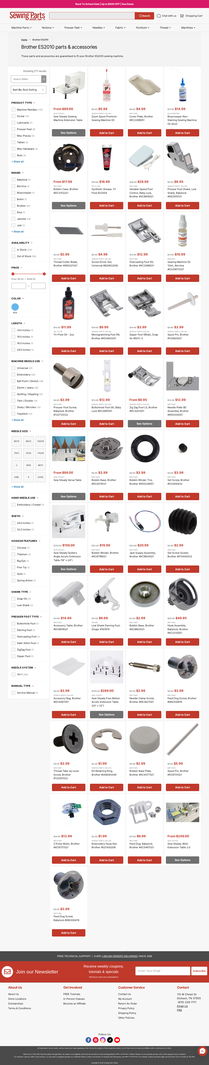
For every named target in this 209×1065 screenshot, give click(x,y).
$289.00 (31, 279)
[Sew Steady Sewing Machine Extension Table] (68, 102)
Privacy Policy (126, 1008)
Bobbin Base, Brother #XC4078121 (104, 481)
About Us (13, 994)
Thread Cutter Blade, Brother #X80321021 (66, 263)
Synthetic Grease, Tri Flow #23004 (104, 191)
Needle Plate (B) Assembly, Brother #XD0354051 (178, 411)
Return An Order (127, 1003)
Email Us (182, 1006)
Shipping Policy (127, 1013)
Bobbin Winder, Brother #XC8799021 (105, 554)
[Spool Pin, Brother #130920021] (182, 320)
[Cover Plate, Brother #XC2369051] (144, 102)
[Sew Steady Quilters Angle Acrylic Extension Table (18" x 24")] (68, 539)
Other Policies (126, 1017)
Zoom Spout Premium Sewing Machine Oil (104, 118)
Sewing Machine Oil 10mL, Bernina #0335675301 (179, 265)
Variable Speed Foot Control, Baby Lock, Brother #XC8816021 (141, 193)
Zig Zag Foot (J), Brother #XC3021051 (143, 409)
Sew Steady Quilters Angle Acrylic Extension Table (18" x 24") (67, 556)
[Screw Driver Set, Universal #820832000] (106, 248)
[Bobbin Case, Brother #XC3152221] (68, 175)
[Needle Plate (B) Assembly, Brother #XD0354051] (182, 393)
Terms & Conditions (19, 1008)
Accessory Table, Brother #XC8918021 (68, 627)
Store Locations (17, 998)
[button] (191, 15)
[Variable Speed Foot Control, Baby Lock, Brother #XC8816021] (144, 175)
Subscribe (199, 971)
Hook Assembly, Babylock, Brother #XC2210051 (178, 629)
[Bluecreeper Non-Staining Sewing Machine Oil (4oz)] (182, 102)
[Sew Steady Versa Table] (68, 466)
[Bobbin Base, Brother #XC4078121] (106, 466)
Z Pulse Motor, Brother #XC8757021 (67, 845)
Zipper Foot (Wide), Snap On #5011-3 (143, 336)
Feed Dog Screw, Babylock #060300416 (66, 918)
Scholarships (15, 1003)
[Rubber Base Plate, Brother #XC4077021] (144, 757)
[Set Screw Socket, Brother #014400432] (182, 539)
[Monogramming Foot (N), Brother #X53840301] (106, 320)
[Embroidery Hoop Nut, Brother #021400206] (106, 830)
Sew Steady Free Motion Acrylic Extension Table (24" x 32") (106, 702)
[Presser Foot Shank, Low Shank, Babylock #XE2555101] (182, 175)
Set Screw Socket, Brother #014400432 (180, 554)
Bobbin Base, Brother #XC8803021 (141, 627)
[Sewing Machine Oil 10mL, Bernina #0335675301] (182, 248)
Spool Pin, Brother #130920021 (178, 336)
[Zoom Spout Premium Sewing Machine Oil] (106, 102)
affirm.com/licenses (131, 1057)
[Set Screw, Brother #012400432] (182, 466)
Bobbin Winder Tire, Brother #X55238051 (141, 481)
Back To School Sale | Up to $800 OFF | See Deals (104, 4)
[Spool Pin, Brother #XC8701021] (182, 757)
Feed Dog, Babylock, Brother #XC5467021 (141, 845)
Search (146, 15)
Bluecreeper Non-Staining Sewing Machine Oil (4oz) (182, 120)
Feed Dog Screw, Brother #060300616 (182, 700)
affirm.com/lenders (122, 1054)
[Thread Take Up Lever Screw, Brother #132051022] (68, 757)
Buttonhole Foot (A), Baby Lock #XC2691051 (106, 409)
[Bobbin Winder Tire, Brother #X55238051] (144, 466)
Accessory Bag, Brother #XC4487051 (67, 700)
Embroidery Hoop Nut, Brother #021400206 (104, 845)
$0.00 (21, 279)
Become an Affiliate (74, 1003)
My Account (125, 998)
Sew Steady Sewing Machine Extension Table (68, 118)
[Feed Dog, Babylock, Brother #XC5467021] (144, 830)
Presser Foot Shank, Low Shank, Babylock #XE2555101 (182, 193)
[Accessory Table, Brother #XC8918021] (68, 611)
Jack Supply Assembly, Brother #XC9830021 (142, 554)
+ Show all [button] (17, 161)
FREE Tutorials (71, 994)
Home (24, 39)
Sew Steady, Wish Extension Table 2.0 (179, 845)
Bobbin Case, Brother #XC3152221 (66, 191)
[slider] (12, 273)
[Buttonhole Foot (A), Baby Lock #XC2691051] (106, 393)
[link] (27, 109)
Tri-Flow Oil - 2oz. (64, 334)
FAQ (179, 1010)
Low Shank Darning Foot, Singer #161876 (106, 627)
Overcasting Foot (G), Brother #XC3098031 (141, 263)
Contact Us (124, 994)
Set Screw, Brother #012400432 (178, 481)
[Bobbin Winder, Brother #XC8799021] (106, 539)
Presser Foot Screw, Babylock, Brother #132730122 (65, 411)
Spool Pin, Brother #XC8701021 (178, 772)
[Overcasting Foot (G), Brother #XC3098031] (144, 248)
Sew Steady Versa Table (67, 480)
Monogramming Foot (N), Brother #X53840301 (106, 336)
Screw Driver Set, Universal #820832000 (105, 263)
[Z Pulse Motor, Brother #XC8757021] (68, 830)
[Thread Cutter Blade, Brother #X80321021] (68, 248)
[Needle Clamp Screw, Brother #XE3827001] (144, 684)
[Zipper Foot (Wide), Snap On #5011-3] (144, 320)
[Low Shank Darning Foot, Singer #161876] (106, 611)
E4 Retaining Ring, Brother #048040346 (104, 772)
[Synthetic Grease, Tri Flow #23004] (106, 175)
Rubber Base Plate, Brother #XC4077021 (141, 772)
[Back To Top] (204, 1060)
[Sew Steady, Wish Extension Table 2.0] (182, 830)
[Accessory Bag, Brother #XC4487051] (68, 684)
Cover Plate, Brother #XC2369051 (141, 118)
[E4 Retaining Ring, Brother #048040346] (106, 757)
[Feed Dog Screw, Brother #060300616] (182, 684)
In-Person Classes (74, 998)
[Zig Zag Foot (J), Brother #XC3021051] (144, 393)
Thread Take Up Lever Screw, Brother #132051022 (66, 774)
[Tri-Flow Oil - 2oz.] (68, 320)
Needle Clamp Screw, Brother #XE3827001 (141, 700)
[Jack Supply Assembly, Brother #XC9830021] (144, 539)
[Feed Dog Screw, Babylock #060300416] (68, 902)
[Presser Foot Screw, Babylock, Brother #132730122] (68, 393)
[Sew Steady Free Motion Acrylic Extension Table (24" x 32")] (106, 684)
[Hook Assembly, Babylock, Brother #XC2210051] (182, 611)
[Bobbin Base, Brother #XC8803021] (144, 611)
